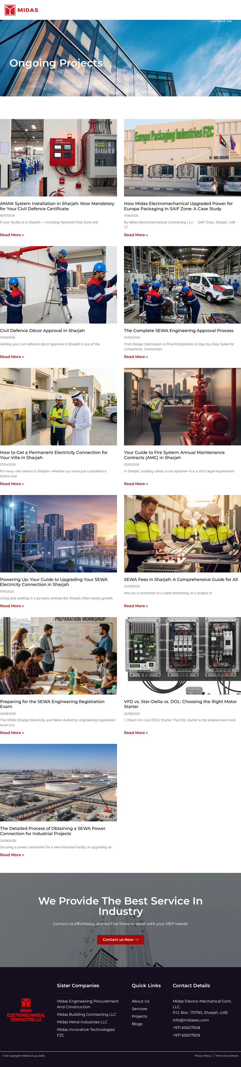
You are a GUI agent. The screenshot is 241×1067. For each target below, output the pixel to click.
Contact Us (221, 21)
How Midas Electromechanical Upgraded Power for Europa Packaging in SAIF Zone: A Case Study (178, 206)
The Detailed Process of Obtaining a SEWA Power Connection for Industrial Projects (52, 831)
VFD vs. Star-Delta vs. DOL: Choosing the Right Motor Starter (180, 704)
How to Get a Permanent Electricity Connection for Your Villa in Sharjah (54, 455)
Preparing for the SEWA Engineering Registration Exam (52, 704)
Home (123, 10)
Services (173, 10)
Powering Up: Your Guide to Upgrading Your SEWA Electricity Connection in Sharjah (54, 582)
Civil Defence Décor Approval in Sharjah (42, 330)
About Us (147, 10)
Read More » (12, 235)
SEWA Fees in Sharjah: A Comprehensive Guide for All (181, 579)
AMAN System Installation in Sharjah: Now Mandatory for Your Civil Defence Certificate (57, 206)
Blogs (226, 10)
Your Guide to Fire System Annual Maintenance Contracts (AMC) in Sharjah (174, 455)
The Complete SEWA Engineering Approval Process (178, 330)
